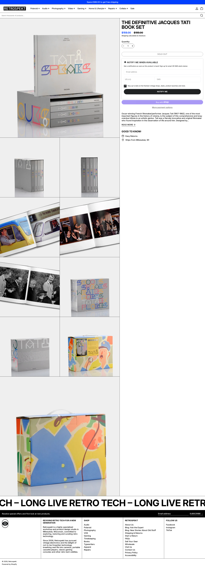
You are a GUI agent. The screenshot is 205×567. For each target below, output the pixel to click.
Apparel (87, 547)
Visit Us (128, 547)
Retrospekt (12, 561)
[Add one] (132, 46)
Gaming (87, 536)
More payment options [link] (162, 107)
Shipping (125, 36)
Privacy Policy (131, 552)
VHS (86, 533)
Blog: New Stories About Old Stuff (140, 530)
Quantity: (126, 41)
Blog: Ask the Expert (134, 527)
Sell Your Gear (131, 541)
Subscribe (195, 514)
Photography (90, 530)
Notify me (162, 92)
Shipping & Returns (134, 533)
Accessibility (130, 555)
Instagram (170, 527)
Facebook (170, 525)
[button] (201, 8)
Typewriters (89, 544)
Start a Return (131, 536)
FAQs (127, 538)
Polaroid (87, 527)
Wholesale (129, 544)
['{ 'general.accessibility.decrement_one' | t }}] (123, 46)
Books (87, 541)
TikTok (169, 530)
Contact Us (130, 550)
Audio (86, 525)
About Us (129, 525)
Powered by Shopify (9, 564)
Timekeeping (90, 538)
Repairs (87, 550)
